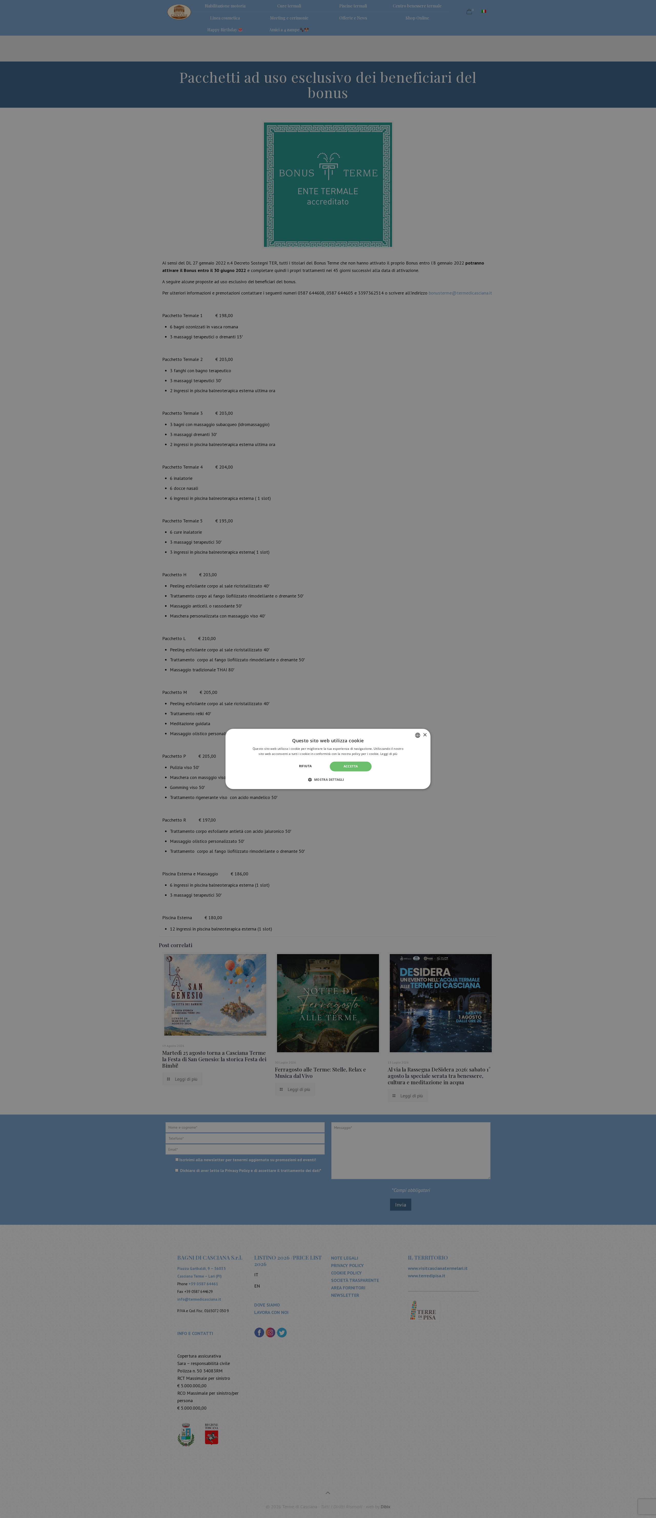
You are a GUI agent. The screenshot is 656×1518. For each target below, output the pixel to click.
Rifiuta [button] (305, 766)
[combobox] (417, 735)
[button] (328, 780)
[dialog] (327, 759)
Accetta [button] (351, 766)
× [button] (425, 735)
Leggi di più (388, 754)
